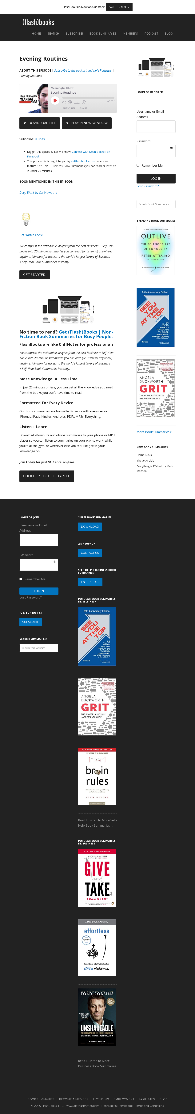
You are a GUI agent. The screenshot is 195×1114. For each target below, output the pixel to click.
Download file (42, 123)
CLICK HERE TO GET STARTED (46, 476)
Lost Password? (148, 186)
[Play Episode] (55, 100)
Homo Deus (144, 455)
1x (76, 102)
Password (143, 141)
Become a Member (74, 1099)
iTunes (40, 139)
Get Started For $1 (31, 235)
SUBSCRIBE (30, 622)
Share (83, 108)
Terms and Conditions (149, 1106)
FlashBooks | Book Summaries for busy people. (38, 22)
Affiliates (147, 1099)
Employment (123, 1099)
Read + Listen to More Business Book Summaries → (97, 1066)
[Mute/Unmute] (64, 102)
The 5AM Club (145, 460)
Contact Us (90, 553)
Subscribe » (119, 7)
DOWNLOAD (90, 526)
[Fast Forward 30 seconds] (84, 102)
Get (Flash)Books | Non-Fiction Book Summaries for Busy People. (66, 334)
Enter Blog (90, 582)
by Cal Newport (38, 193)
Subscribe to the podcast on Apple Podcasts (83, 70)
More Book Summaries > (154, 432)
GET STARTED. (34, 275)
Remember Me (152, 165)
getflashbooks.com (83, 161)
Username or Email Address (150, 114)
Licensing (101, 1099)
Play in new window (89, 123)
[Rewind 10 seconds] (70, 102)
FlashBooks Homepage (117, 1106)
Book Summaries (40, 1099)
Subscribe (69, 108)
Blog (163, 1099)
